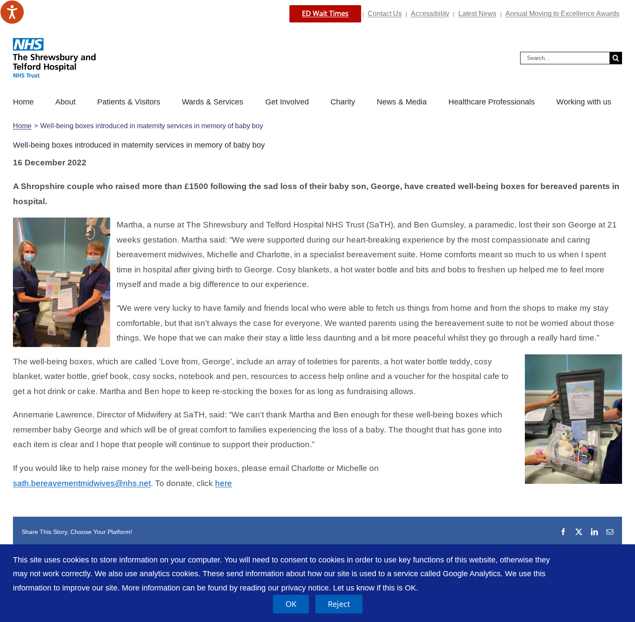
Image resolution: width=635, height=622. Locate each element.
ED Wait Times (325, 13)
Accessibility (430, 13)
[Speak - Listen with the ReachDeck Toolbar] (12, 12)
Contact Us (385, 13)
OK (291, 604)
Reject (339, 604)
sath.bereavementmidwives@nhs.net (82, 483)
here (223, 483)
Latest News (477, 13)
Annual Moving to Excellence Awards (562, 13)
